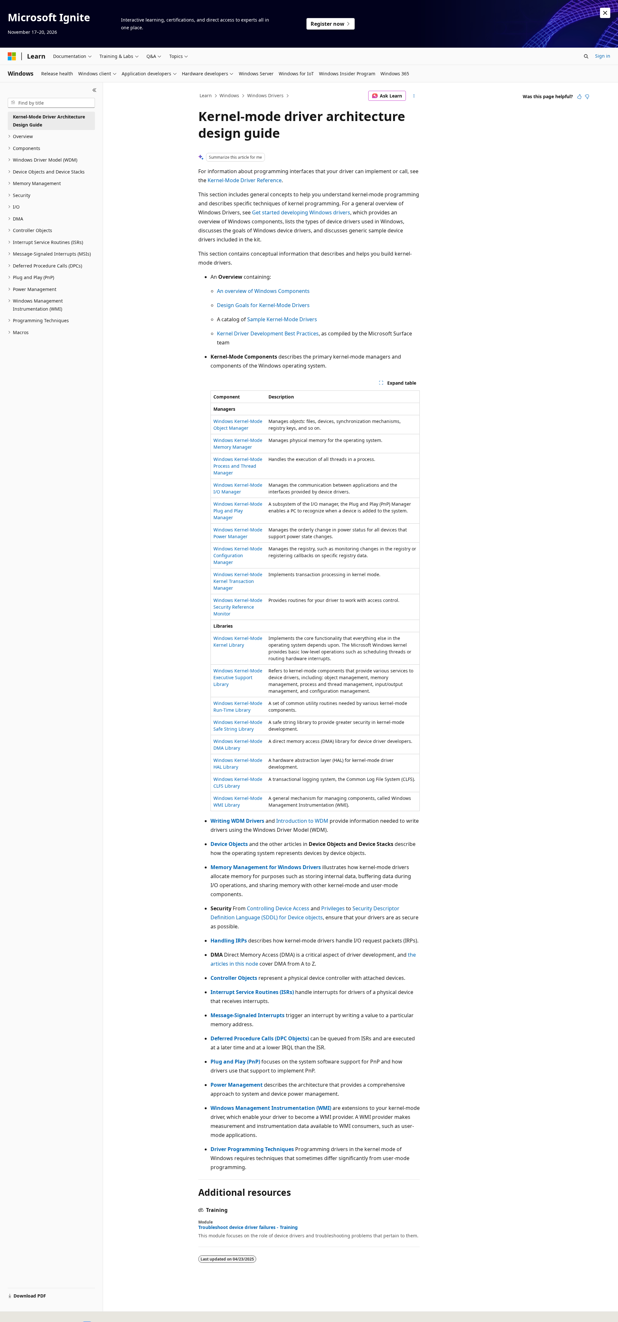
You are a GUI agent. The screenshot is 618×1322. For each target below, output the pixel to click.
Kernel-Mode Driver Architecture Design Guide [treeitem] (49, 121)
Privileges (333, 908)
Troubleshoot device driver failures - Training (248, 1227)
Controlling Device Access (278, 908)
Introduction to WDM (302, 820)
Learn (206, 95)
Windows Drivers (265, 95)
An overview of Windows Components (263, 291)
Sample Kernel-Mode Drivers (282, 319)
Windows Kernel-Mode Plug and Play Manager (237, 510)
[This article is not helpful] (587, 96)
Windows (229, 95)
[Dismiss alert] (605, 13)
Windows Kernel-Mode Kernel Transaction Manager (237, 581)
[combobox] (51, 103)
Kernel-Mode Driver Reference (245, 180)
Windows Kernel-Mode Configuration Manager (237, 555)
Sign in (602, 56)
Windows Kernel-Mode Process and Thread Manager (237, 466)
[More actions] (414, 96)
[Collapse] (94, 90)
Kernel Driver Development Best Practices (268, 333)
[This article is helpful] (579, 96)
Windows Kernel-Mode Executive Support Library (237, 677)
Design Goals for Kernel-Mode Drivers (263, 305)
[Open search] (586, 56)
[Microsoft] (12, 56)
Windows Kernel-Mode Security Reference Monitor (237, 607)
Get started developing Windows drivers (301, 212)
